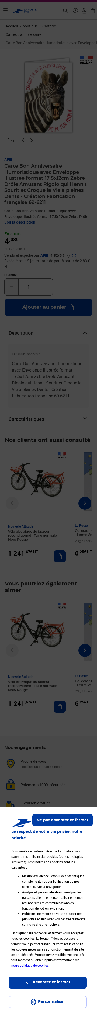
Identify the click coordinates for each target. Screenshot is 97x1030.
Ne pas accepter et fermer (62, 820)
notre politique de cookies (29, 965)
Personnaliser (51, 1002)
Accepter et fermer (51, 982)
